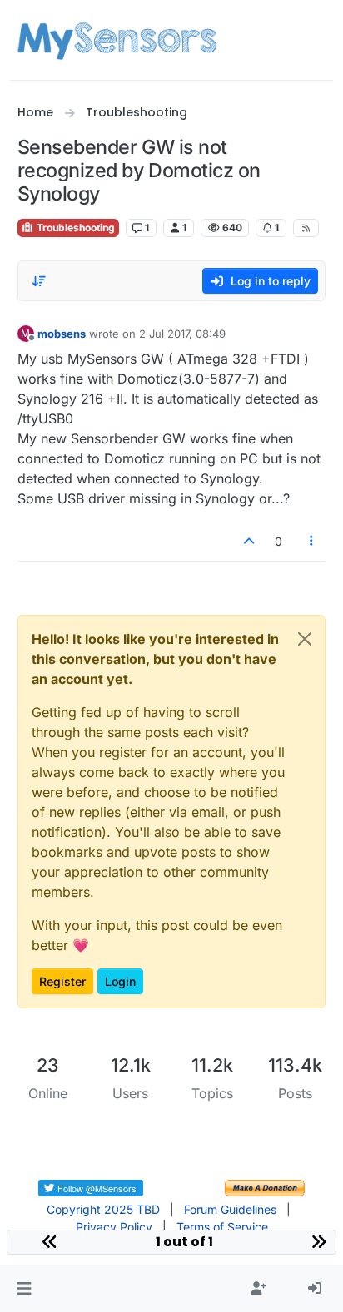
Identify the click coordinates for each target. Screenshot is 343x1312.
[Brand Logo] (117, 40)
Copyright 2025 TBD (103, 1209)
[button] (24, 1288)
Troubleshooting (74, 227)
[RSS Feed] (306, 228)
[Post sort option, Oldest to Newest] (40, 281)
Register (62, 981)
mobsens (61, 333)
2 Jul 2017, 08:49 (182, 333)
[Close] (305, 639)
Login (120, 981)
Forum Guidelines (230, 1209)
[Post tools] (311, 541)
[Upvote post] (249, 541)
